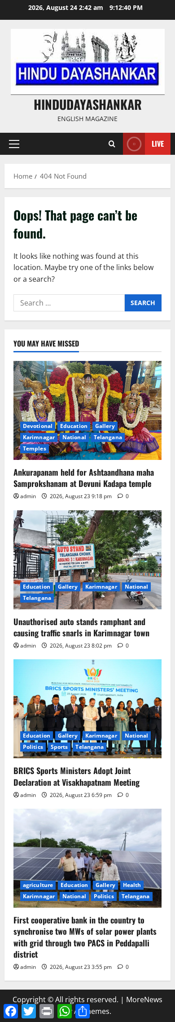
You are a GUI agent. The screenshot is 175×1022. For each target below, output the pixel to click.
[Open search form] (112, 144)
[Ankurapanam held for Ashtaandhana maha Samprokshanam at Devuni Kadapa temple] (87, 410)
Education (74, 426)
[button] (14, 144)
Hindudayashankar (88, 104)
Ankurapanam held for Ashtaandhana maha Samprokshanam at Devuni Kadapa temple (83, 477)
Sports (59, 747)
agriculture (38, 885)
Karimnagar (39, 437)
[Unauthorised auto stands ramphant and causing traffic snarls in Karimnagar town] (87, 559)
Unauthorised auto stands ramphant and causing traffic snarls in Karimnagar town (81, 627)
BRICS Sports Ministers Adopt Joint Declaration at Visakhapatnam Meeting (76, 776)
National (74, 437)
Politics (33, 747)
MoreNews (144, 999)
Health (132, 885)
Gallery (105, 426)
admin (28, 496)
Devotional (37, 426)
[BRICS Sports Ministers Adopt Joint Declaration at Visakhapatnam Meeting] (87, 708)
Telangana (108, 437)
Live (158, 143)
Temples (34, 448)
